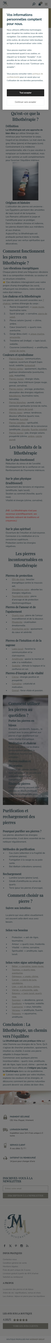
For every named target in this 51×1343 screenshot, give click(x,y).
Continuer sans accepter (25, 102)
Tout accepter (25, 92)
